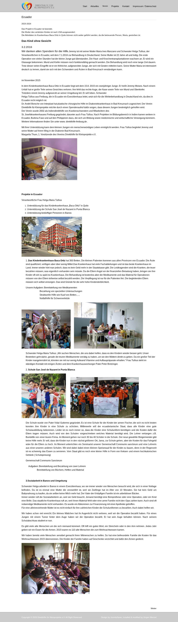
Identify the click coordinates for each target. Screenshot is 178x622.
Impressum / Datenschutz (144, 6)
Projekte (115, 6)
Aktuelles (95, 6)
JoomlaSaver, (116, 617)
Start (85, 6)
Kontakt (125, 6)
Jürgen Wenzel (149, 617)
